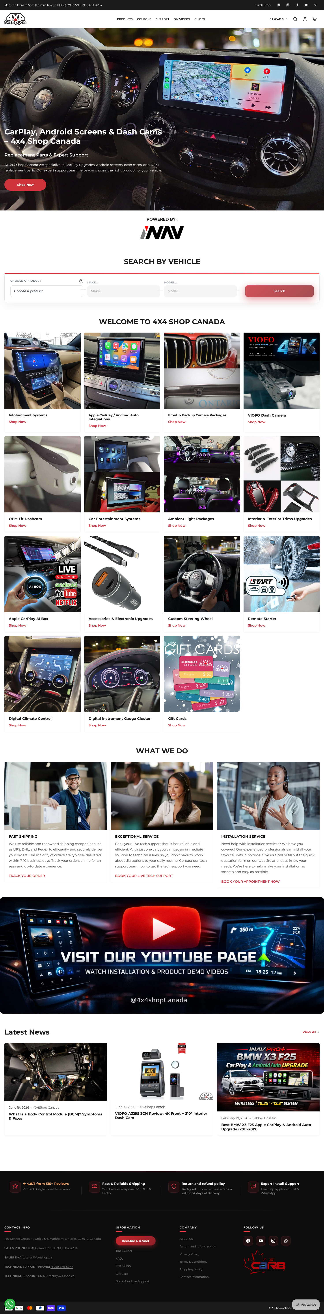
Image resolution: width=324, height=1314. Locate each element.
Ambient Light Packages (191, 519)
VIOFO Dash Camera (267, 415)
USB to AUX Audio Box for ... (32, 1286)
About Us (186, 1238)
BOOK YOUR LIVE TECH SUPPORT (144, 876)
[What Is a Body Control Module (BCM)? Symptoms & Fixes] (55, 1072)
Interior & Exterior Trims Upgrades (280, 519)
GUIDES (199, 19)
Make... (92, 282)
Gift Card (122, 1273)
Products (125, 19)
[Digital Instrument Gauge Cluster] (122, 674)
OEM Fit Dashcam (25, 519)
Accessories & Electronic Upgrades (121, 619)
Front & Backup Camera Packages (197, 415)
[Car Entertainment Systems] (122, 474)
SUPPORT (162, 19)
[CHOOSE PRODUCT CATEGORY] (81, 281)
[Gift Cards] (202, 674)
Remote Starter (262, 619)
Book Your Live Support (132, 1281)
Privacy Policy (189, 1254)
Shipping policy (191, 1269)
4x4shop (284, 1308)
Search (279, 291)
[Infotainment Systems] (42, 371)
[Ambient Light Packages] (202, 474)
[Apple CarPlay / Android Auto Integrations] (122, 371)
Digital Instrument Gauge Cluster (120, 719)
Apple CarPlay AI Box (28, 619)
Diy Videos (182, 19)
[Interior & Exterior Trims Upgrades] (282, 474)
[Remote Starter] (282, 574)
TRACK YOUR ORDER (27, 876)
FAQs (119, 1258)
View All (309, 1032)
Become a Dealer (136, 1241)
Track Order (263, 5)
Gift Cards (177, 719)
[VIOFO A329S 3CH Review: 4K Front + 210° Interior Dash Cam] (162, 1071)
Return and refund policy (198, 1246)
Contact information (194, 1277)
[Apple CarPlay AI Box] (42, 574)
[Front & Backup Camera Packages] (202, 371)
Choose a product (25, 280)
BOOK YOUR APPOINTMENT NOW (250, 881)
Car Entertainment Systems (114, 519)
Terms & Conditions (193, 1261)
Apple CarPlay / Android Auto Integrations (114, 417)
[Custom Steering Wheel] (202, 574)
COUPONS (144, 19)
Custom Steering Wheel (190, 619)
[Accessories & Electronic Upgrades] (122, 574)
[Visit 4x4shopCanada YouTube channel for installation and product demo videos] (162, 955)
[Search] (295, 19)
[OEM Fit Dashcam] (42, 474)
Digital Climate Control (30, 719)
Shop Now (25, 185)
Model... (170, 282)
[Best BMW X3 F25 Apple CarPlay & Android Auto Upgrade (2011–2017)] (268, 1077)
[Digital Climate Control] (42, 674)
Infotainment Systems (28, 415)
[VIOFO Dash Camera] (282, 371)
